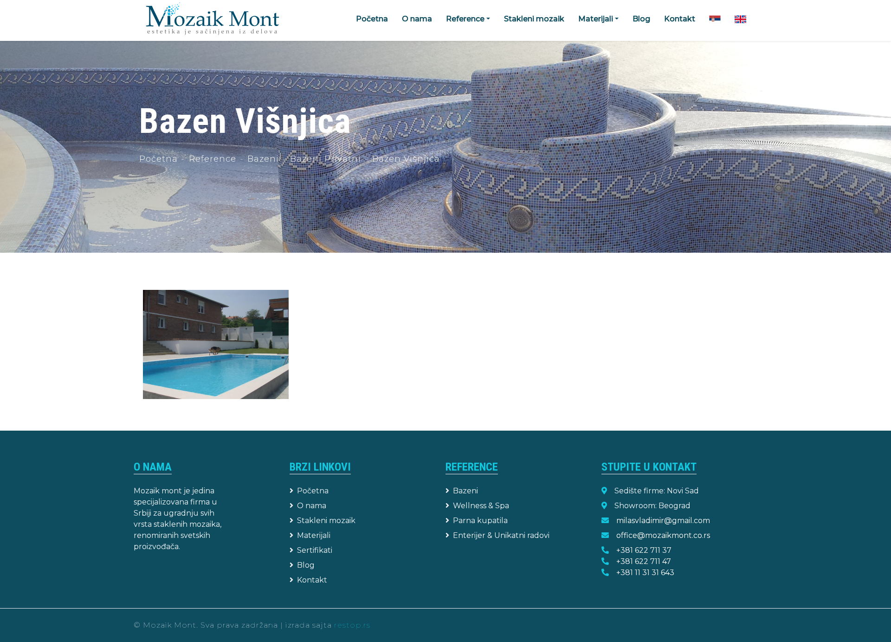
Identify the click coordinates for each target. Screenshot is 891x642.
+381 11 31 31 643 (645, 572)
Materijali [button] (595, 18)
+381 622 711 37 (643, 550)
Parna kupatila (480, 520)
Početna (372, 18)
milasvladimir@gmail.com (663, 520)
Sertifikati (314, 550)
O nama (417, 18)
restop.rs (352, 625)
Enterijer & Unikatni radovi (501, 535)
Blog (641, 18)
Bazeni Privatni (325, 159)
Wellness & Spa (481, 505)
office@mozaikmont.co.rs (663, 535)
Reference (212, 159)
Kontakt (679, 18)
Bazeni (263, 159)
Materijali (313, 535)
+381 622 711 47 (643, 561)
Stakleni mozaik (534, 18)
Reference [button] (465, 18)
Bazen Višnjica (406, 159)
